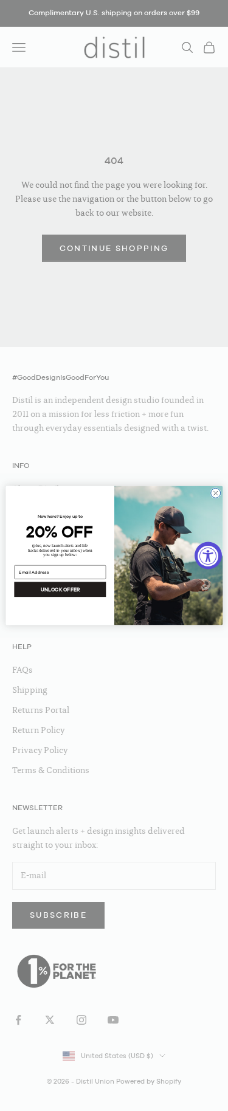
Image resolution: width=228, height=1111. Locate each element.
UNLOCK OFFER (59, 589)
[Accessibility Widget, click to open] (208, 555)
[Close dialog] (215, 493)
